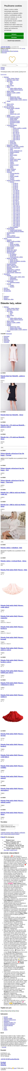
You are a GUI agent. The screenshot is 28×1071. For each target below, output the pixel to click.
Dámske (6, 298)
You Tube (3, 1063)
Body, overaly (10, 315)
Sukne (11, 312)
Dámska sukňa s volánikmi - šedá (11, 548)
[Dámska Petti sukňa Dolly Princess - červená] (13, 729)
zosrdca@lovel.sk (14, 1059)
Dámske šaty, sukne (8, 299)
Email (2, 825)
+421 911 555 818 (5, 1059)
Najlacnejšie (7, 340)
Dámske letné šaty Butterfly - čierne (12, 415)
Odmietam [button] (14, 37)
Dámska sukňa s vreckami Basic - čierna (13, 561)
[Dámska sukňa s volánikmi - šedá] (13, 539)
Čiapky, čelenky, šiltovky (13, 308)
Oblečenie (6, 296)
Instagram (3, 1065)
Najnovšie (6, 339)
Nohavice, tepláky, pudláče (13, 322)
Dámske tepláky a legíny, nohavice (18, 329)
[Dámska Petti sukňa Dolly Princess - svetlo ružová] (13, 602)
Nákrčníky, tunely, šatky (13, 309)
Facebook (3, 1062)
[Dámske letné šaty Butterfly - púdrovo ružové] (13, 371)
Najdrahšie (6, 342)
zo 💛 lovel (13, 1068)
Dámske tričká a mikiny (16, 328)
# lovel (3, 837)
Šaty (11, 314)
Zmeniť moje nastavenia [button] (14, 40)
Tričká (8, 316)
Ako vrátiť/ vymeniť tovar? (10, 850)
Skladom (6, 337)
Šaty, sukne (9, 311)
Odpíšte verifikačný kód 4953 (8, 826)
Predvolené (9, 333)
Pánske (8, 331)
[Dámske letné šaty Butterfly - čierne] (13, 410)
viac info (4, 1047)
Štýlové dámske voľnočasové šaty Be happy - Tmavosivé (12, 481)
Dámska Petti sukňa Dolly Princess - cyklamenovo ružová (12, 683)
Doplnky (9, 324)
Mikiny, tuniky (10, 321)
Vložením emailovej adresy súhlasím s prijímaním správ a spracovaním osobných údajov (13, 833)
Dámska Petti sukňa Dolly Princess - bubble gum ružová (12, 671)
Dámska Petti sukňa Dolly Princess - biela (14, 570)
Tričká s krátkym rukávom (16, 319)
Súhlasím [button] (14, 34)
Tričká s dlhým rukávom (16, 318)
